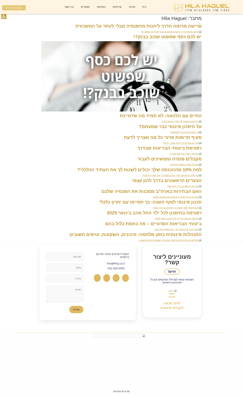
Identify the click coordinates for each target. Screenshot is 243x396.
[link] (172, 300)
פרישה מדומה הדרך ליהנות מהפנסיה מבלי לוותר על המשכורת (139, 26)
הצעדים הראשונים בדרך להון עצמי (167, 180)
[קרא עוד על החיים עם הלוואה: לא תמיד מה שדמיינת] (182, 121)
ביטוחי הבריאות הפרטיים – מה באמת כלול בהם (153, 223)
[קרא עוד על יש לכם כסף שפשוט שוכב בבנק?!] (121, 111)
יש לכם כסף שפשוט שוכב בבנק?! (167, 36)
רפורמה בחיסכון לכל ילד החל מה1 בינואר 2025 (154, 212)
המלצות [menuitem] (101, 6)
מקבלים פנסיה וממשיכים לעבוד (170, 158)
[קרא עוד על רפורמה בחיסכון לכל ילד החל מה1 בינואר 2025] (178, 218)
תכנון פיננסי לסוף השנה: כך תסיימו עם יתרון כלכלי (150, 202)
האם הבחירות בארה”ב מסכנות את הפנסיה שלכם (152, 191)
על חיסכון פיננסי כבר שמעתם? (170, 126)
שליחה (76, 309)
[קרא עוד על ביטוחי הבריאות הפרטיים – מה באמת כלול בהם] (178, 229)
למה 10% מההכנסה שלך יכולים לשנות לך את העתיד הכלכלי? (139, 169)
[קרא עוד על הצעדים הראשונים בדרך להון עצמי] (184, 186)
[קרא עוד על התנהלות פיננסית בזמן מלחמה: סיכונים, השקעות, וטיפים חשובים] (170, 240)
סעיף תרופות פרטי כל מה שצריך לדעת (163, 137)
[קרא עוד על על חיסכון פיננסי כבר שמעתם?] (186, 132)
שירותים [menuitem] (117, 6)
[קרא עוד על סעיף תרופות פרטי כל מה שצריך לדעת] (182, 143)
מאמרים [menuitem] (85, 6)
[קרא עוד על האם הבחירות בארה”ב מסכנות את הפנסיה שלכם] (177, 197)
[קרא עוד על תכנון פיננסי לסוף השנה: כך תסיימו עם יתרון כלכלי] (177, 208)
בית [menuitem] (144, 6)
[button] (3, 16)
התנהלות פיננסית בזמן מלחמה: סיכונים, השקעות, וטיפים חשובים (136, 234)
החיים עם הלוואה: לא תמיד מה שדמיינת (161, 115)
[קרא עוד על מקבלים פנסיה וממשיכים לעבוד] (186, 164)
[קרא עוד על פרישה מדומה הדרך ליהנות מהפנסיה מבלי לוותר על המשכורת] (171, 32)
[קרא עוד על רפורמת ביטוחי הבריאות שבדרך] (185, 154)
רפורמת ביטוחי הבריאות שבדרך (169, 148)
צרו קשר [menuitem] (69, 6)
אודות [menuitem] (132, 6)
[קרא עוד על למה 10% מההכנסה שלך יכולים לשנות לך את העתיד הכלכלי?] (172, 175)
